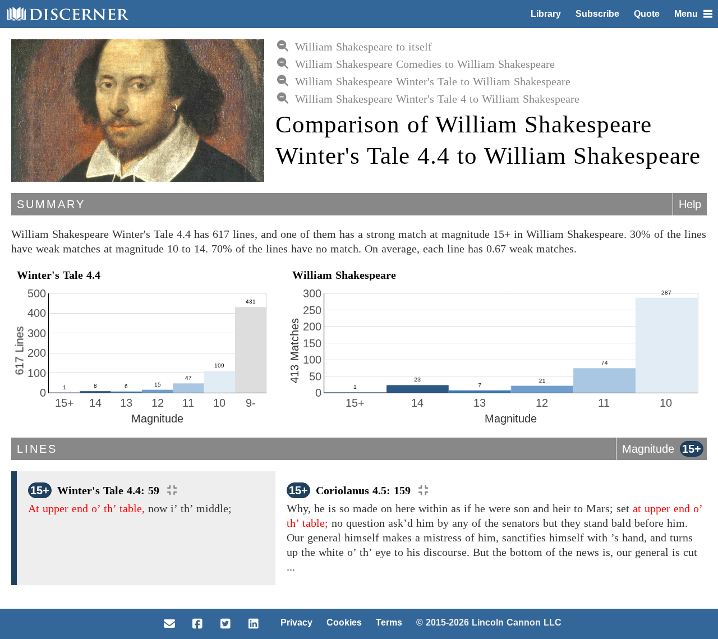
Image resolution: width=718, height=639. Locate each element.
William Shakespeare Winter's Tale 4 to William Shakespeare (437, 99)
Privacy (296, 622)
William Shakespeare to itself (363, 46)
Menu (686, 14)
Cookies (344, 622)
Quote (647, 14)
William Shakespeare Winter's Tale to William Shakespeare (432, 81)
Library (546, 14)
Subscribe (597, 14)
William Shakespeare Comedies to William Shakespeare (425, 64)
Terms (389, 622)
